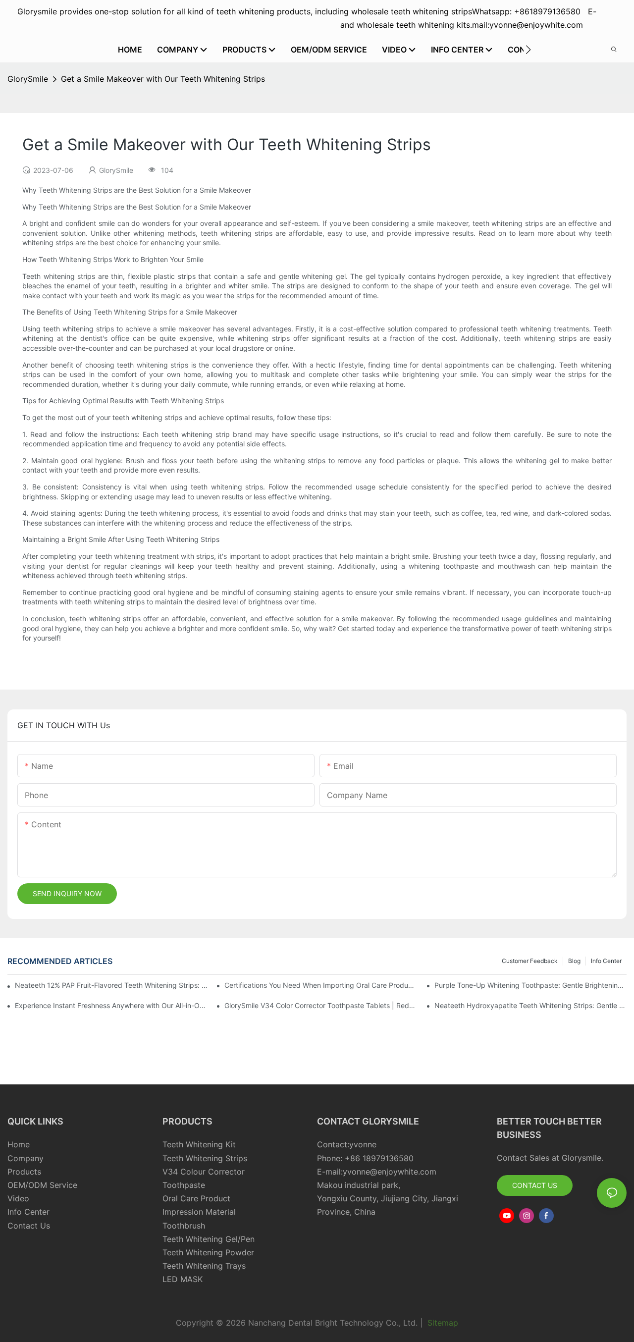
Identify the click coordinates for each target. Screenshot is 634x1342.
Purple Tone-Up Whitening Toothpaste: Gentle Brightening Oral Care (530, 985)
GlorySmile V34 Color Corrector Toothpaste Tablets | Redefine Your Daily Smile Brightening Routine (320, 1005)
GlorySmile (27, 79)
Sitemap (441, 1323)
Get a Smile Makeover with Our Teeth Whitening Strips (163, 79)
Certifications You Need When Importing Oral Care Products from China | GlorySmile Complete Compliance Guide (320, 985)
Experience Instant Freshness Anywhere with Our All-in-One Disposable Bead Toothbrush (111, 1005)
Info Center (606, 961)
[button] (528, 49)
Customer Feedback (530, 961)
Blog (574, 961)
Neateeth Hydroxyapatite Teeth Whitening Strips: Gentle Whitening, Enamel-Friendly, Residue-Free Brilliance (530, 1005)
